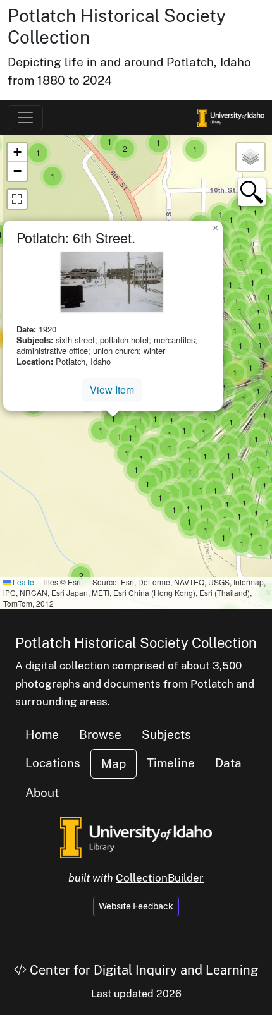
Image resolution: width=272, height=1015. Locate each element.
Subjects (166, 734)
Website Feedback (136, 906)
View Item (112, 389)
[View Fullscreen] (17, 199)
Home (42, 734)
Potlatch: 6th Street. (75, 237)
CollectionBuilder (160, 878)
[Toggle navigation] (25, 117)
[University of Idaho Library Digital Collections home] (135, 836)
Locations (52, 763)
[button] (81, 575)
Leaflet (23, 581)
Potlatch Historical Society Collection (136, 643)
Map (113, 763)
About (42, 792)
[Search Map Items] (252, 192)
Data (228, 763)
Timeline (171, 763)
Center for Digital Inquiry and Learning (142, 970)
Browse (100, 734)
